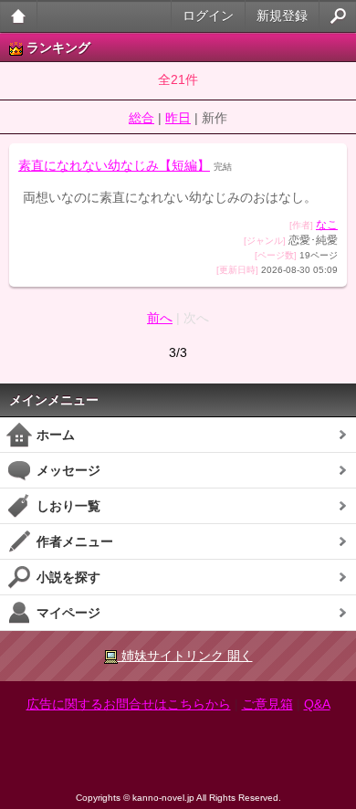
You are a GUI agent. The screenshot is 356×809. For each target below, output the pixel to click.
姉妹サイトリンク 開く (185, 655)
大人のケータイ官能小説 (18, 16)
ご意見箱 (267, 704)
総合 (141, 117)
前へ (160, 317)
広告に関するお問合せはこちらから (128, 704)
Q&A (317, 704)
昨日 (178, 117)
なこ (327, 224)
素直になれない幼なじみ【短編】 (114, 165)
